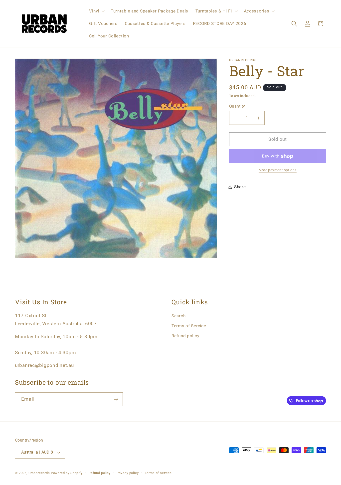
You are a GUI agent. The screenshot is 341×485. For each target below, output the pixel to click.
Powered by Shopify (67, 473)
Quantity (237, 106)
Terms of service (158, 473)
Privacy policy (128, 473)
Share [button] (240, 186)
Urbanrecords (39, 473)
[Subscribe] (116, 399)
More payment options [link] (278, 170)
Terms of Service (188, 325)
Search (178, 315)
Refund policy (185, 335)
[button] (96, 11)
